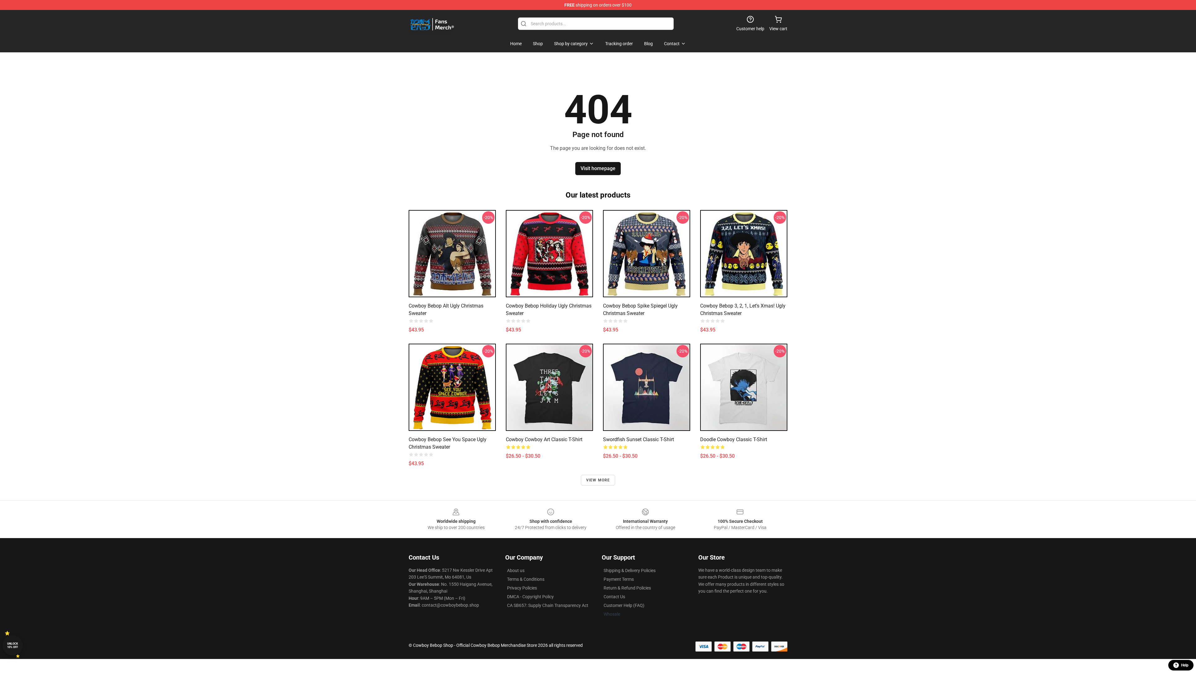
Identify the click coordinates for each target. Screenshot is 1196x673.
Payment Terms (619, 579)
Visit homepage (598, 168)
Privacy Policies (522, 587)
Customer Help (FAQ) (624, 605)
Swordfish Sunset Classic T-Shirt (638, 439)
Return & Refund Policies (627, 587)
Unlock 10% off (12, 645)
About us (515, 570)
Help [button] (1185, 665)
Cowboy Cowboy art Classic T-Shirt (544, 439)
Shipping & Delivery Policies (630, 570)
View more (598, 480)
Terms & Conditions (525, 579)
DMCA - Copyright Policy (530, 596)
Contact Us (614, 596)
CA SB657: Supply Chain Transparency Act (547, 605)
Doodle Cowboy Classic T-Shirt (733, 439)
